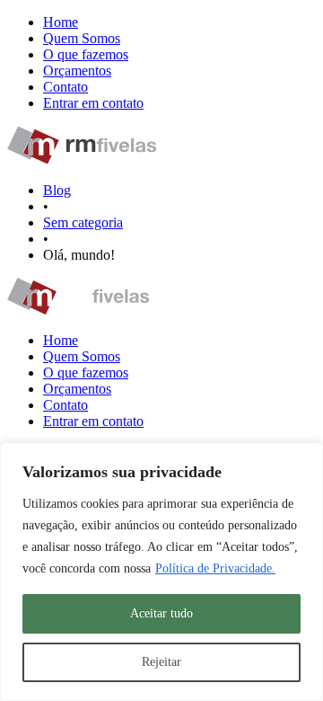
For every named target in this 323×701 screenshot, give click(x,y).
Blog (57, 190)
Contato (65, 86)
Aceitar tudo (161, 613)
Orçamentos (77, 70)
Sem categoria (83, 222)
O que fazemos (85, 54)
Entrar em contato (93, 103)
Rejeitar (161, 662)
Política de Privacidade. (215, 568)
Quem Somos (81, 38)
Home (60, 22)
